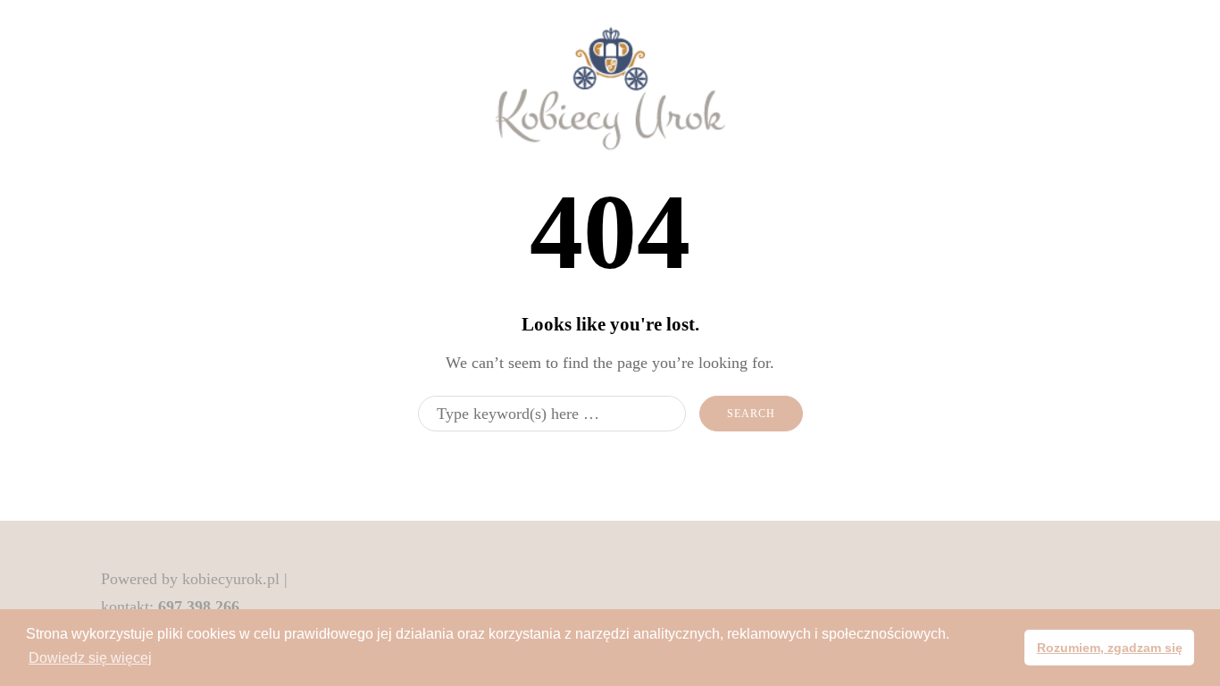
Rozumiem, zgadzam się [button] (1109, 647)
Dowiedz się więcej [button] (90, 657)
